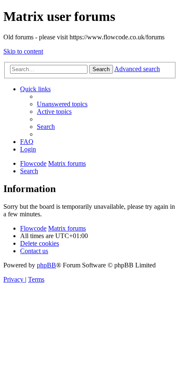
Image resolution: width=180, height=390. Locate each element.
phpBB (46, 265)
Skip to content (23, 51)
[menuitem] (62, 104)
